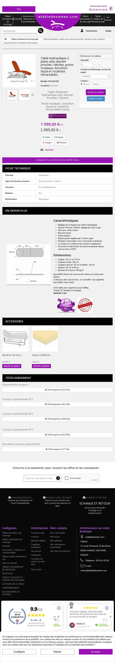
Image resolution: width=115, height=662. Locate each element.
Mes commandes (57, 533)
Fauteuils (17, 18)
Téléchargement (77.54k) (58, 449)
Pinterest (62, 142)
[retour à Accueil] (5, 39)
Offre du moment (9, 563)
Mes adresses (56, 541)
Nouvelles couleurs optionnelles (21, 444)
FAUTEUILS (7, 573)
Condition (45, 86)
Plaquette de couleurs (15, 384)
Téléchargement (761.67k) (58, 390)
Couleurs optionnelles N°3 (17, 429)
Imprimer (49, 150)
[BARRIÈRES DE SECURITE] (15, 338)
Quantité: (85, 60)
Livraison (35, 537)
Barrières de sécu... (12, 354)
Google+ (48, 142)
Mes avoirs (55, 537)
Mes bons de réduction (60, 551)
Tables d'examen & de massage (7, 20)
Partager (59, 137)
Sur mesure (108, 18)
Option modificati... (41, 354)
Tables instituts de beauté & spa (98, 19)
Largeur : (85, 81)
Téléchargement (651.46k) (58, 404)
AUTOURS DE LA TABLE (13, 584)
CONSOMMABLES (10, 588)
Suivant (32, 94)
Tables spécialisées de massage (85, 19)
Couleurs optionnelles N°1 (17, 399)
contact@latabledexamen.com (93, 570)
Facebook (111, 8)
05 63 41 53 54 (100, 9)
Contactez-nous (98, 6)
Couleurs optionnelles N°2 (17, 413)
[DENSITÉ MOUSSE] (45, 338)
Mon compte (58, 528)
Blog (19, 9)
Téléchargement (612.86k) (58, 435)
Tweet (47, 137)
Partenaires (36, 555)
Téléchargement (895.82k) (58, 419)
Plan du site (36, 569)
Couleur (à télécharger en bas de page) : (96, 70)
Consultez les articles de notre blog (57, 160)
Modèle (44, 81)
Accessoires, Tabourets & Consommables (29, 19)
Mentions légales (38, 541)
